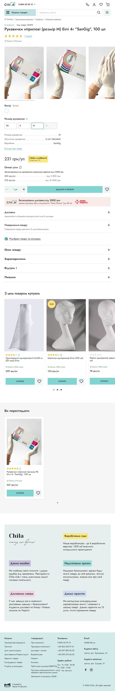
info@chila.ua (89, 642)
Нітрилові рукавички (53, 19)
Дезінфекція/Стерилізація (16, 654)
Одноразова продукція (24, 19)
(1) (19, 355)
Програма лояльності (40, 646)
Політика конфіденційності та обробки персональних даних (44, 671)
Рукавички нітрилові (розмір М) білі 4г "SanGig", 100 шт (22, 473)
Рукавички (39, 19)
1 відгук (28, 36)
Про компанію (37, 642)
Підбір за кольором (13, 666)
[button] (53, 389)
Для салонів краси (12, 650)
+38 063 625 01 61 (66, 646)
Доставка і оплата (38, 650)
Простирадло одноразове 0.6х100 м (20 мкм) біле (24, 359)
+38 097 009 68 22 (66, 650)
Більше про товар (13, 148)
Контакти (34, 662)
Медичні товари (11, 658)
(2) (61, 355)
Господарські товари (13, 662)
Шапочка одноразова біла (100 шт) (65, 358)
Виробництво (36, 654)
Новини (34, 658)
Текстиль (8, 646)
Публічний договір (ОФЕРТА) (44, 666)
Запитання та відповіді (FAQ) (43, 676)
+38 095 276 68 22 (66, 654)
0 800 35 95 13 (26, 4)
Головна (10, 19)
